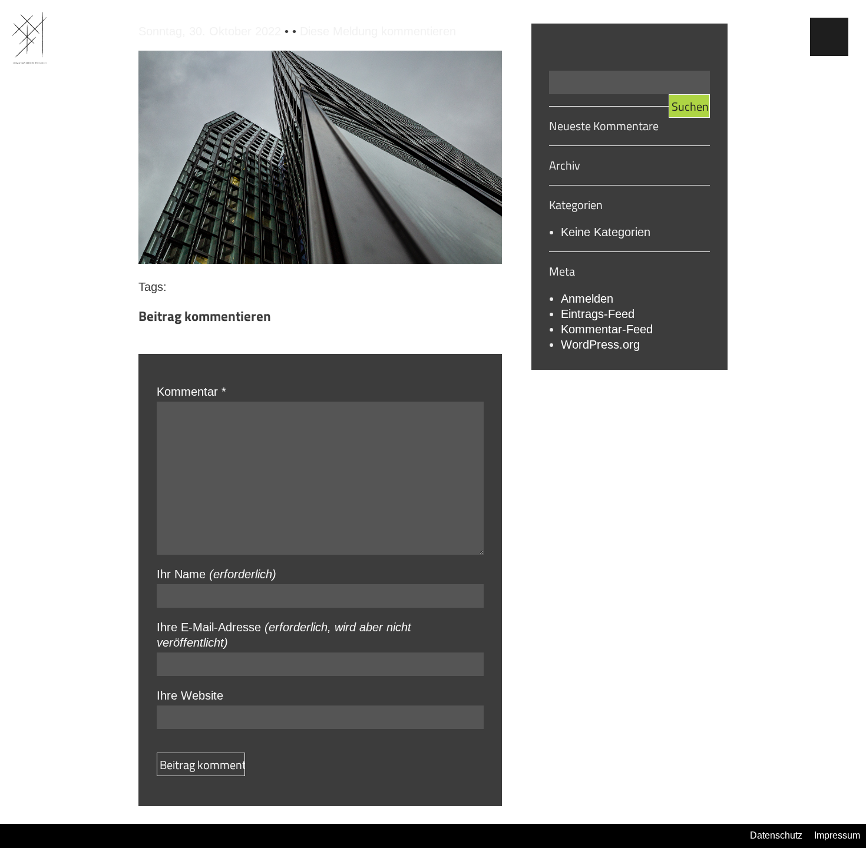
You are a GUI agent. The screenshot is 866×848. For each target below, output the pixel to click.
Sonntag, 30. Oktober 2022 (211, 31)
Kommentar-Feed (607, 329)
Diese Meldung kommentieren (378, 31)
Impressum (837, 835)
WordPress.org (600, 344)
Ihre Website (190, 695)
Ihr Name (216, 574)
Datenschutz (776, 835)
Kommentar (191, 391)
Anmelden (587, 298)
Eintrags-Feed (597, 313)
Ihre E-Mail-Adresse (284, 635)
